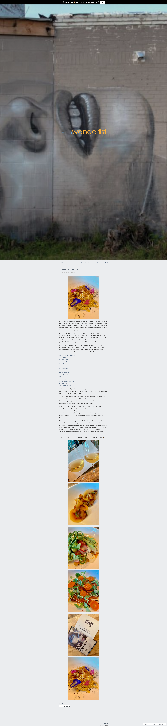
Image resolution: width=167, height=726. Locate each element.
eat (77, 262)
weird (84, 262)
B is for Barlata (63, 357)
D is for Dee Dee (63, 362)
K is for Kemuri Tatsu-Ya (65, 375)
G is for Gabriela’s (63, 368)
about (106, 262)
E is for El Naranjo (64, 364)
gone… (89, 262)
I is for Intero (62, 370)
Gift (102, 2)
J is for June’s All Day (64, 372)
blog (67, 262)
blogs (94, 262)
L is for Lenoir (63, 377)
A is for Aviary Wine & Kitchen (67, 355)
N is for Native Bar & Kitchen (67, 381)
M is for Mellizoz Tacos (65, 379)
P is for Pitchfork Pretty (65, 385)
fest (81, 262)
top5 (71, 262)
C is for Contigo (63, 359)
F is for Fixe (62, 366)
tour (98, 262)
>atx (102, 262)
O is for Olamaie (63, 383)
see (74, 262)
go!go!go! (61, 262)
